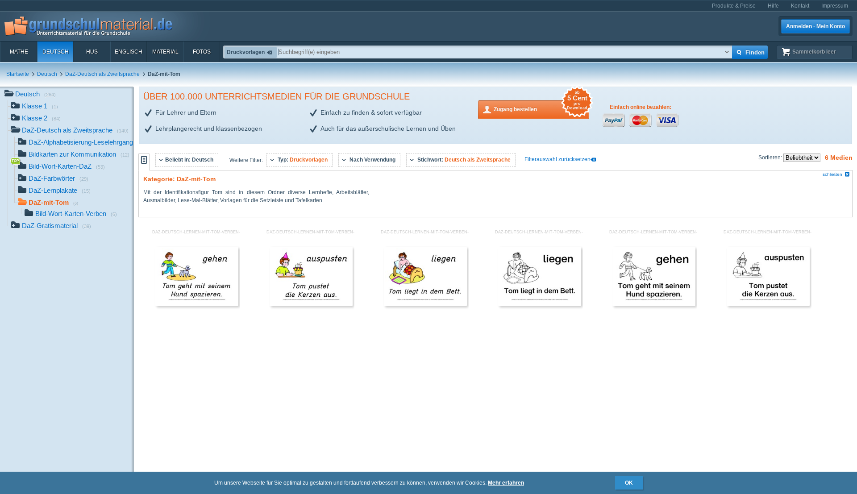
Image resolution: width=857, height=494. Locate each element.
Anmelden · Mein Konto (815, 26)
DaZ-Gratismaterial (56, 225)
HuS (92, 52)
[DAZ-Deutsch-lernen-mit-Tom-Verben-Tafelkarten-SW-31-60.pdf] (768, 304)
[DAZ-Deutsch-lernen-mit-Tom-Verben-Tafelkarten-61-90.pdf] (196, 304)
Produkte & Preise (734, 6)
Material (165, 52)
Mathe (19, 52)
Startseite (17, 74)
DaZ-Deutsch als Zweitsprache (102, 74)
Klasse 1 (40, 106)
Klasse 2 (41, 118)
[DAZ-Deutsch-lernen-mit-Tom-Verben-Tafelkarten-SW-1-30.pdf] (539, 304)
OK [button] (629, 483)
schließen (832, 174)
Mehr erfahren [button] (506, 483)
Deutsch (55, 52)
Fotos (202, 52)
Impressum (834, 6)
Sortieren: (770, 157)
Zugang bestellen (540, 106)
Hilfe (773, 6)
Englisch (128, 52)
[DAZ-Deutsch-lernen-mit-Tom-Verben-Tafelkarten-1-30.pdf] (425, 304)
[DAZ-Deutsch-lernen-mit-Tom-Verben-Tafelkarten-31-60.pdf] (311, 304)
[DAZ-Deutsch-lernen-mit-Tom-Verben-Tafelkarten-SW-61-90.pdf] (653, 304)
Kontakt (800, 6)
